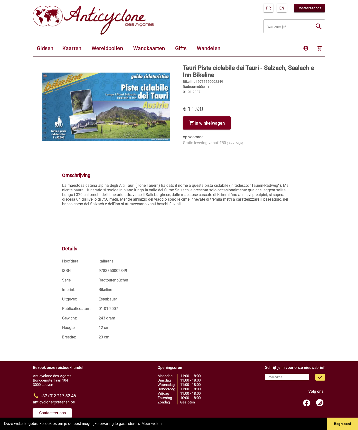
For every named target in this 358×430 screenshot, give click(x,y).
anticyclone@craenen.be (54, 402)
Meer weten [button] (151, 423)
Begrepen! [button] (342, 424)
